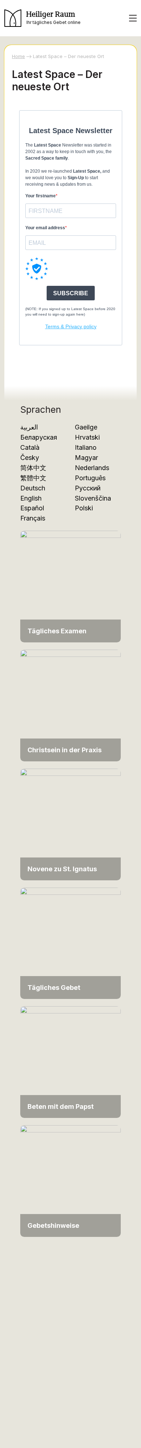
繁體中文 (33, 478)
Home (18, 56)
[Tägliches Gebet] (70, 942)
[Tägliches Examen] (70, 586)
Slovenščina (93, 498)
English (31, 498)
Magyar (86, 457)
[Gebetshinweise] (70, 1180)
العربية (29, 427)
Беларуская (38, 437)
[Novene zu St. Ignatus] (70, 824)
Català (29, 447)
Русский (88, 488)
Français (32, 518)
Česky (29, 457)
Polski (84, 508)
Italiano (86, 447)
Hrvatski (87, 437)
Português (90, 478)
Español (32, 508)
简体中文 (33, 468)
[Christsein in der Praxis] (70, 705)
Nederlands (92, 468)
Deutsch (32, 488)
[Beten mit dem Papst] (70, 1061)
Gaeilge (86, 427)
